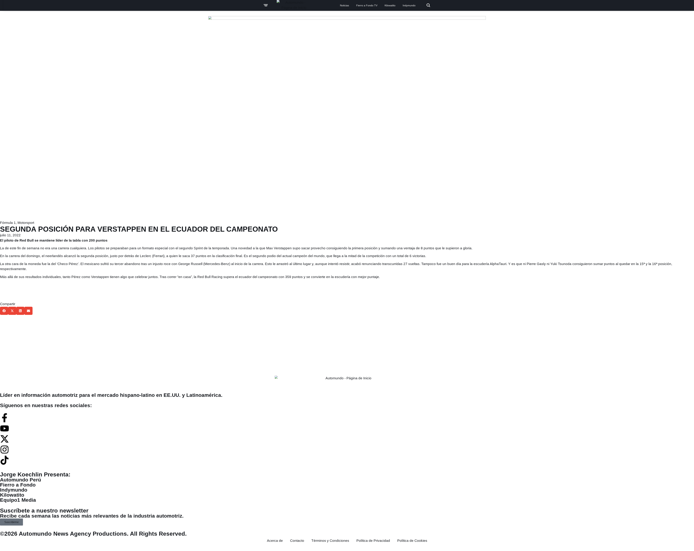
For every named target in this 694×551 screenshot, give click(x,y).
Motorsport (26, 223)
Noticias (344, 5)
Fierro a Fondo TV (366, 5)
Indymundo (409, 5)
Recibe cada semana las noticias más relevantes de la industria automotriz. (92, 516)
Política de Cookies (412, 541)
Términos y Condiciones (330, 541)
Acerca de (275, 541)
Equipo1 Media (18, 500)
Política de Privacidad (373, 541)
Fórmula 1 (8, 223)
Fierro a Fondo (18, 485)
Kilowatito (390, 5)
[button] (4, 311)
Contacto (297, 541)
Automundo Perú (20, 480)
